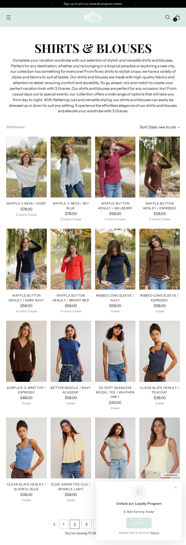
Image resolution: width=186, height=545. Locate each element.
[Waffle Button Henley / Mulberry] (115, 167)
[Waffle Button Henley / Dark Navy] (26, 259)
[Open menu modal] (8, 17)
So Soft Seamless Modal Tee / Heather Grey (115, 392)
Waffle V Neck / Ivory (26, 203)
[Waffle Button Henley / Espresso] (159, 167)
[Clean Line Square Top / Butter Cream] (159, 448)
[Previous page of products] (54, 524)
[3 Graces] (93, 17)
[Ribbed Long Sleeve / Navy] (115, 259)
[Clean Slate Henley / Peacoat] (159, 351)
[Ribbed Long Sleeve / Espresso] (159, 259)
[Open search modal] (167, 17)
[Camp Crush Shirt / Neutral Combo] (115, 448)
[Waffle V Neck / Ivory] (26, 167)
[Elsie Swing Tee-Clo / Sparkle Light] (71, 448)
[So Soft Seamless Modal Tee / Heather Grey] (115, 351)
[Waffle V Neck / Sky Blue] (71, 167)
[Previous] (51, 4)
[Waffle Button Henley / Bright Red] (71, 259)
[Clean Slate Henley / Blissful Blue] (26, 448)
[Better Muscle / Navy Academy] (71, 351)
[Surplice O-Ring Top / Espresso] (26, 351)
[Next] (135, 4)
